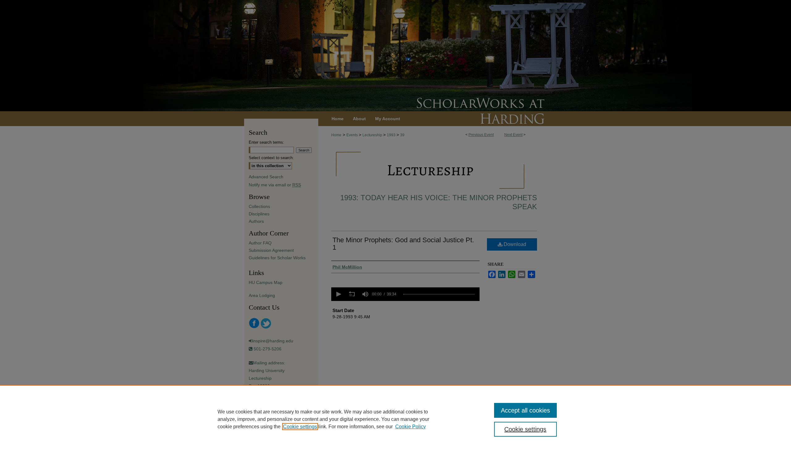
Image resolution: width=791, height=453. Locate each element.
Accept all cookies (525, 410)
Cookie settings (300, 426)
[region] (395, 419)
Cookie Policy (410, 426)
